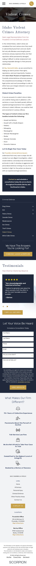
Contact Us (18, 500)
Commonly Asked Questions (18, 254)
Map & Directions (18, 523)
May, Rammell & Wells (11, 68)
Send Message (18, 387)
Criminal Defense (18, 493)
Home (18, 484)
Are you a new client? (9, 354)
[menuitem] (16, 206)
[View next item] (7, 306)
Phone (5, 344)
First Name (6, 333)
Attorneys (18, 487)
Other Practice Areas (18, 497)
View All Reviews (12, 312)
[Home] (17, 3)
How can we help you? (9, 360)
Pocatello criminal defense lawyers (16, 153)
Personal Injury (18, 490)
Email (4, 349)
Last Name (6, 338)
